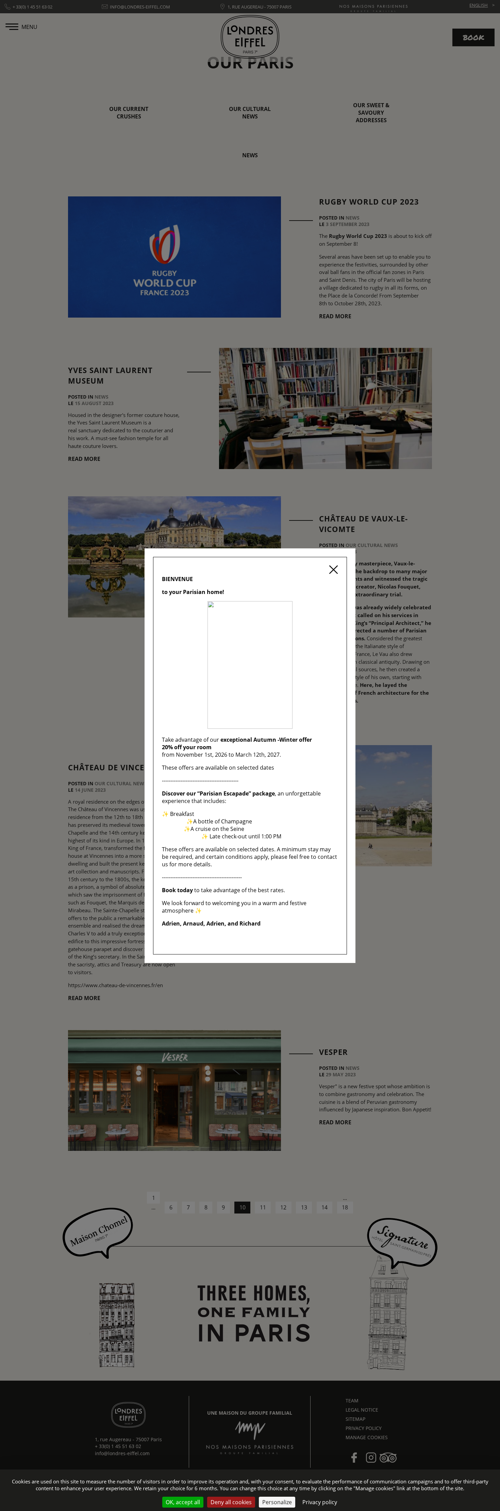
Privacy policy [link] (319, 1502)
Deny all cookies (231, 1502)
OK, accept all (183, 1502)
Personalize (277, 1502)
